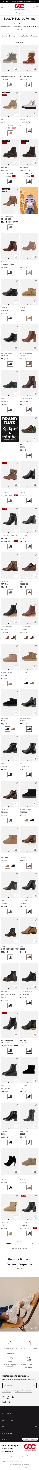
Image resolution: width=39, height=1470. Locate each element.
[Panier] (37, 7)
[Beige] (10, 133)
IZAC (22, 264)
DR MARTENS (5, 168)
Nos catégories (8, 1420)
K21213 (23, 310)
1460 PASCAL (25, 171)
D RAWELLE (24, 766)
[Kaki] (10, 84)
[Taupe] (29, 1187)
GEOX (21, 764)
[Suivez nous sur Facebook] (3, 1397)
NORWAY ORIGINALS (7, 672)
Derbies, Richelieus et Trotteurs (27, 36)
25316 (22, 1134)
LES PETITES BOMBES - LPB (9, 535)
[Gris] (29, 1142)
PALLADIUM (4, 74)
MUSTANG (4, 490)
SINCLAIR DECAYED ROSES (8, 995)
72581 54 (24, 447)
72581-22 (24, 584)
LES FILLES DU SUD (7, 216)
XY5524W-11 (25, 401)
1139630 (4, 493)
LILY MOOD (23, 535)
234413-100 (6, 219)
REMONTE (4, 307)
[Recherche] (33, 7)
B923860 (23, 812)
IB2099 (23, 858)
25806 (22, 493)
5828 (22, 1088)
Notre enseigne (8, 1427)
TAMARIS (4, 262)
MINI (22, 675)
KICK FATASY (25, 122)
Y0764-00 (5, 903)
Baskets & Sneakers (8, 36)
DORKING (4, 1131)
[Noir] (10, 318)
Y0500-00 (5, 766)
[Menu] (2, 7)
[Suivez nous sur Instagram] (8, 1397)
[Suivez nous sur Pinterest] (13, 1397)
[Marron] (10, 181)
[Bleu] (29, 546)
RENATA (4, 812)
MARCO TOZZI (24, 490)
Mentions (5, 1439)
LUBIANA (23, 1225)
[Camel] (29, 84)
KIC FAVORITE (6, 1088)
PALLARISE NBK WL (8, 77)
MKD (2, 119)
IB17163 (4, 356)
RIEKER (3, 399)
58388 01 (5, 401)
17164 (22, 721)
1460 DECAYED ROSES (10, 949)
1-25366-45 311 (7, 264)
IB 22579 (4, 629)
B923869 (4, 675)
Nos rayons (6, 1414)
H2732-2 (23, 356)
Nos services (7, 1433)
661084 (23, 1043)
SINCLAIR (4, 171)
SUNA (3, 1134)
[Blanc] (29, 130)
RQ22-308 (5, 1043)
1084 (22, 538)
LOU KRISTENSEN (6, 353)
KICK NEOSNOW (26, 77)
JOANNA (4, 584)
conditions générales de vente (23, 1392)
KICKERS (22, 74)
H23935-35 (24, 994)
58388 (22, 949)
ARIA (3, 122)
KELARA (22, 307)
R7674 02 (5, 310)
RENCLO (23, 903)
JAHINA (4, 538)
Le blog (6, 1401)
